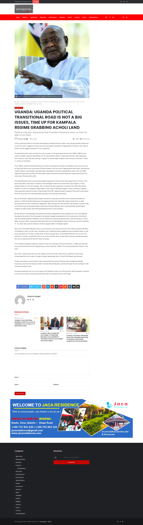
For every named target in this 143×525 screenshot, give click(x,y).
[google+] (120, 17)
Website (56, 384)
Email (17, 384)
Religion (18, 501)
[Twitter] (113, 17)
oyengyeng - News (45, 521)
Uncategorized (20, 513)
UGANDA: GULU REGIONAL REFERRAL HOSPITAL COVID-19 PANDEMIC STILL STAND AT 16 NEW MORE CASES (25, 323)
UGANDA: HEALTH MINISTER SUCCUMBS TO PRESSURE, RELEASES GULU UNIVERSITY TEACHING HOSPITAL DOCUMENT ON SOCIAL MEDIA (52, 337)
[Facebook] (109, 17)
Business (62, 17)
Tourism (18, 510)
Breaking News (20, 459)
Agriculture (34, 17)
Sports (84, 17)
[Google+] (106, 17)
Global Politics (25, 102)
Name (17, 377)
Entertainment (93, 17)
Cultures (77, 17)
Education (43, 17)
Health (70, 17)
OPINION (18, 495)
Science (18, 504)
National (18, 489)
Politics (24, 17)
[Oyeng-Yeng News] (24, 9)
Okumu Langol (22, 139)
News (17, 492)
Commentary (21, 468)
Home (18, 17)
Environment (53, 17)
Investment (19, 486)
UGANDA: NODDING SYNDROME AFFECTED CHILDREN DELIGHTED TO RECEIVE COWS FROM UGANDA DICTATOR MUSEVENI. (77, 338)
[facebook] (116, 17)
